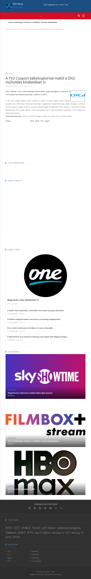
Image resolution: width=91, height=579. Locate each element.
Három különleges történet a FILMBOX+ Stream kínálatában (32, 22)
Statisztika (35, 554)
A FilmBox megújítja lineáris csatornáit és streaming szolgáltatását (33, 319)
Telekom (11, 532)
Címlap (8, 29)
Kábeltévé (34, 551)
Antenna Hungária (69, 528)
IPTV (30, 532)
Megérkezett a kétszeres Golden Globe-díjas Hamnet (30, 393)
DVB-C (26, 528)
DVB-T (22, 532)
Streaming (11, 340)
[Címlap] (14, 6)
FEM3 (37, 121)
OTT (17, 528)
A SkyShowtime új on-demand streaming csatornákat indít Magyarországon (37, 337)
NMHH (47, 532)
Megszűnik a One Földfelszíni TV (23, 300)
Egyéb (9, 558)
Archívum (14, 29)
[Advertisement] (45, 48)
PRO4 (32, 121)
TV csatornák (12, 314)
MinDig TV (58, 532)
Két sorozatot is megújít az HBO (21, 489)
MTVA (16, 537)
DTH (42, 121)
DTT (8, 304)
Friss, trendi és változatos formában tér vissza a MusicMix (30, 328)
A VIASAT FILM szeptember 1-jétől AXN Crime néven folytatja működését (35, 310)
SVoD (36, 528)
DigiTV (47, 121)
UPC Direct (49, 528)
